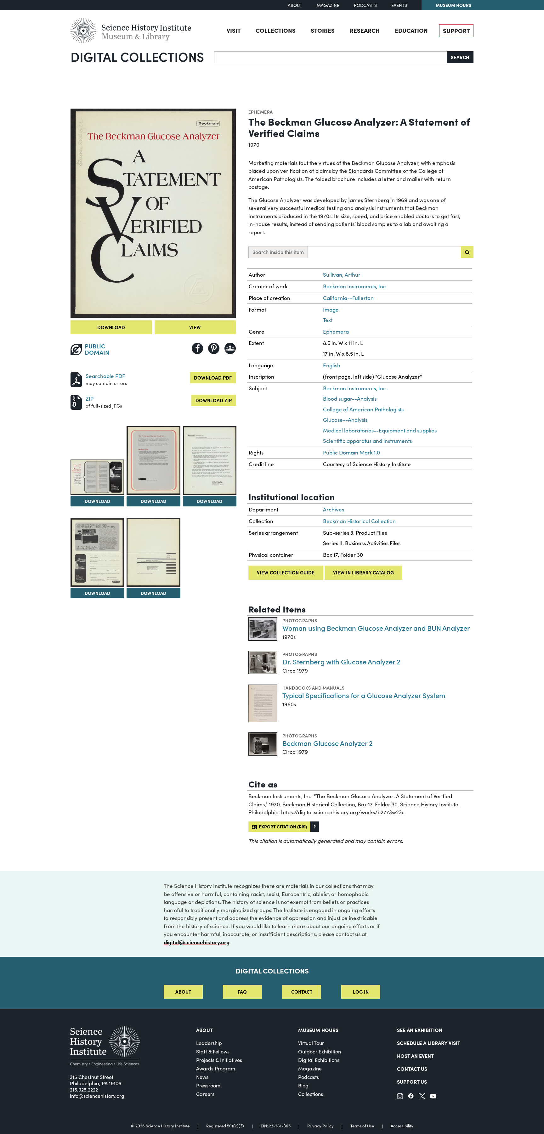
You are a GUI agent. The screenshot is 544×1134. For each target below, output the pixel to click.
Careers (205, 1094)
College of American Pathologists (363, 409)
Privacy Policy (320, 1126)
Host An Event (415, 1055)
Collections (276, 30)
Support (456, 30)
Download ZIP (214, 400)
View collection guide (285, 572)
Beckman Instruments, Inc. (355, 286)
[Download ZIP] (76, 401)
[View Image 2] (97, 477)
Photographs (299, 620)
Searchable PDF (105, 376)
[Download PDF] (76, 378)
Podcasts (365, 5)
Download (111, 327)
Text (327, 320)
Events (399, 5)
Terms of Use (362, 1126)
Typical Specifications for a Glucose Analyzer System (363, 695)
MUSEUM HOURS (318, 1029)
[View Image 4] (209, 460)
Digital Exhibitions (318, 1060)
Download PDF (213, 377)
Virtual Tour (311, 1043)
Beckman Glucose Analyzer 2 (327, 743)
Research (365, 30)
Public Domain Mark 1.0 (351, 452)
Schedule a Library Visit (428, 1042)
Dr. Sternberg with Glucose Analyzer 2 (341, 661)
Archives (333, 509)
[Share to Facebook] (197, 348)
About (295, 5)
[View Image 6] (153, 552)
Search (460, 57)
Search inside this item (278, 252)
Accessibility (402, 1126)
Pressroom (208, 1085)
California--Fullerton (348, 298)
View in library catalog (363, 572)
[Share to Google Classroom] (230, 348)
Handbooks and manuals (313, 688)
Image (331, 309)
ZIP (90, 398)
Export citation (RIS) (282, 826)
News (202, 1077)
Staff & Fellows (213, 1051)
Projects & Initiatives (219, 1060)
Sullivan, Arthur (341, 274)
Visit (234, 30)
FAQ (242, 991)
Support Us (412, 1081)
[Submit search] (467, 252)
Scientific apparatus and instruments (367, 440)
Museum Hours (453, 5)
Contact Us (412, 1068)
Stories (323, 30)
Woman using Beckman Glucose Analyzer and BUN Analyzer (376, 628)
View (195, 327)
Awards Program (215, 1068)
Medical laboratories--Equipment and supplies (380, 430)
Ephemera (260, 112)
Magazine (328, 5)
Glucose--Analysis (345, 419)
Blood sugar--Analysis (350, 398)
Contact (301, 991)
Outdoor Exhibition (319, 1051)
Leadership (209, 1043)
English (331, 365)
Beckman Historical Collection (359, 521)
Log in (361, 991)
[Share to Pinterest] (213, 348)
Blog (303, 1085)
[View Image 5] (97, 552)
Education (411, 30)
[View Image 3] (153, 460)
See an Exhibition (419, 1029)
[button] (314, 826)
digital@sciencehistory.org (197, 942)
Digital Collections (137, 56)
